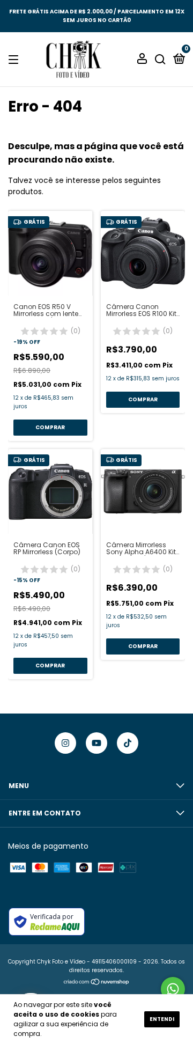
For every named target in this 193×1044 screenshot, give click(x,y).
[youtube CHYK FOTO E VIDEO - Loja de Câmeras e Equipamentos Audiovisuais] (96, 743)
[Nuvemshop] (96, 982)
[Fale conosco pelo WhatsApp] (173, 989)
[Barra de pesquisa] (160, 59)
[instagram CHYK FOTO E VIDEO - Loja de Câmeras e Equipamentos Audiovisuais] (65, 743)
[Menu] (15, 59)
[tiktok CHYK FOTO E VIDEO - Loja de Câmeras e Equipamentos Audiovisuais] (127, 743)
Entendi (162, 1019)
